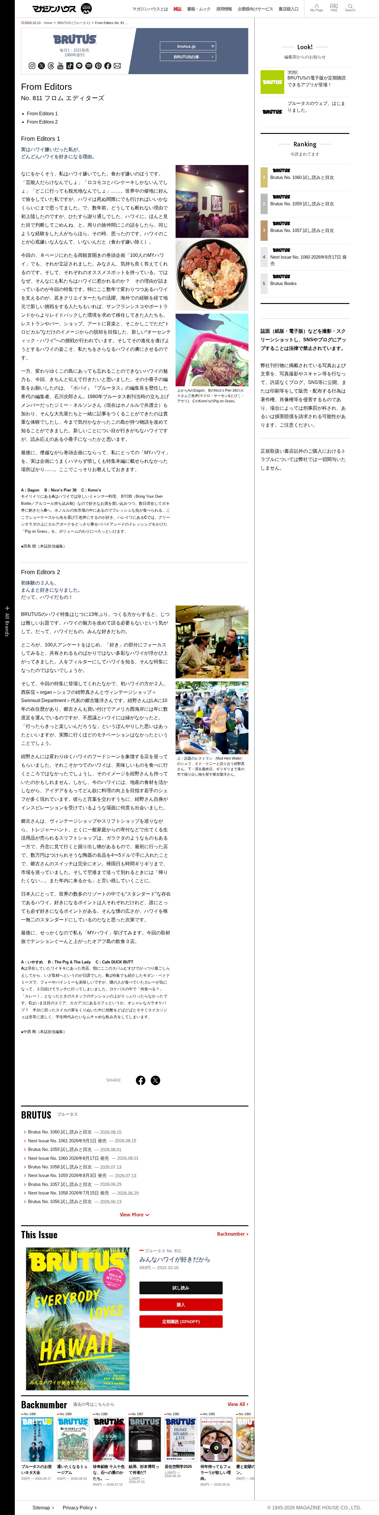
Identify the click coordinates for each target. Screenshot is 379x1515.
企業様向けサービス (255, 9)
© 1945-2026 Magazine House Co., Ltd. (314, 1507)
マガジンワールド (62, 8)
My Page (316, 5)
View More (132, 1215)
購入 (181, 1304)
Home (48, 23)
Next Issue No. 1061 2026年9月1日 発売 (82, 1140)
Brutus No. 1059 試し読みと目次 (74, 1149)
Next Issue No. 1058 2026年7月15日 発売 (83, 1192)
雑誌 (178, 9)
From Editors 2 (42, 121)
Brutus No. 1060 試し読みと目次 (74, 1131)
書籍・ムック (199, 9)
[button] (243, 1446)
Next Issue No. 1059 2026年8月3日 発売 (82, 1175)
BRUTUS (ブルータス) (73, 23)
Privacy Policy (78, 1507)
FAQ (334, 5)
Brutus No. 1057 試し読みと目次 (74, 1184)
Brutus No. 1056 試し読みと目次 (74, 1201)
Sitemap (41, 1507)
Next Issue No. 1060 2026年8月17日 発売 (83, 1158)
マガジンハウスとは (150, 9)
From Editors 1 (42, 113)
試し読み (181, 1287)
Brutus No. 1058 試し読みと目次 (74, 1166)
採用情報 (224, 9)
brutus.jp (186, 46)
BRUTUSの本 (186, 57)
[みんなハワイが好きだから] (78, 1319)
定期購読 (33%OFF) (181, 1321)
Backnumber (231, 1234)
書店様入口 (288, 9)
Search (350, 5)
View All (236, 1404)
